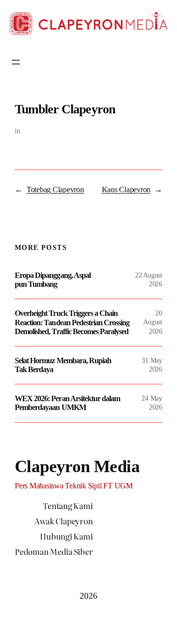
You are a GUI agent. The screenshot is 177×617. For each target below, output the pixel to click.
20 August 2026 (152, 322)
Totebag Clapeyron (55, 189)
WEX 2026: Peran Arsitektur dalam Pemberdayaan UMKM (67, 402)
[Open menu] (16, 62)
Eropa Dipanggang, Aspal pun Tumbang (52, 279)
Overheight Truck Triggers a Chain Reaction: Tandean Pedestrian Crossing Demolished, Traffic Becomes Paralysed (72, 322)
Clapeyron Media (77, 466)
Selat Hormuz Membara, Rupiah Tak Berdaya (63, 365)
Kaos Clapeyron (126, 189)
